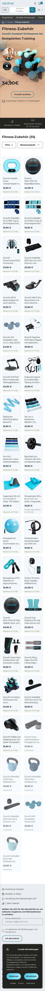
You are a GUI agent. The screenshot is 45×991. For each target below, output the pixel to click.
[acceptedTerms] (3, 931)
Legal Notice (30, 983)
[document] (30, 145)
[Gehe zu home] (3, 22)
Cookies (13, 983)
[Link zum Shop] (8, 3)
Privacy (21, 983)
